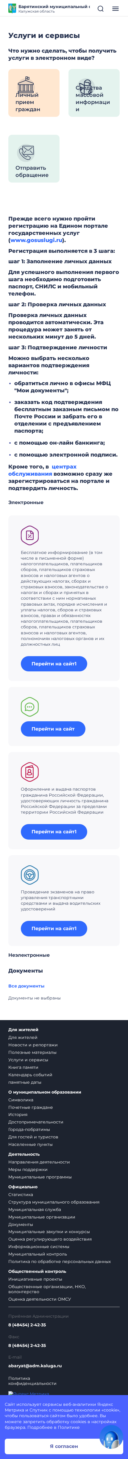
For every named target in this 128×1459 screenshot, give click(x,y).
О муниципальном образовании (44, 1092)
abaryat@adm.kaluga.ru (35, 1365)
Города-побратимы (29, 1129)
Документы (20, 1224)
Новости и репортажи (33, 1045)
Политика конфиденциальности (32, 1381)
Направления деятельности (39, 1162)
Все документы (26, 986)
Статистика (20, 1194)
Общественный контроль (37, 1271)
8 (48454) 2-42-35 (27, 1325)
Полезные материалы (32, 1052)
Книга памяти (23, 1067)
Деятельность (24, 1154)
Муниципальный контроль (37, 1254)
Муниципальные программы (40, 1177)
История (17, 1114)
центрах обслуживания (42, 470)
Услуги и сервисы (28, 1060)
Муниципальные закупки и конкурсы (49, 1231)
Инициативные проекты (35, 1279)
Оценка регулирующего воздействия (50, 1239)
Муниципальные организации (41, 1217)
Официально (23, 1186)
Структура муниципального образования (53, 1202)
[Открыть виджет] (111, 1437)
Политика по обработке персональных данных (59, 1261)
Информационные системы (38, 1246)
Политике (69, 1427)
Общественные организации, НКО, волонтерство (47, 1289)
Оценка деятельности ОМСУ (39, 1299)
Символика (20, 1100)
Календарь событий (30, 1074)
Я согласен (64, 1446)
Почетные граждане (30, 1107)
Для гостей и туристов (33, 1137)
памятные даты (24, 1082)
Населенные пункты (30, 1144)
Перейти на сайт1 (54, 664)
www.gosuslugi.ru (36, 240)
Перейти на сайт (53, 729)
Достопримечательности (35, 1122)
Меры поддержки (28, 1169)
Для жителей (23, 1029)
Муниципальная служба (34, 1209)
